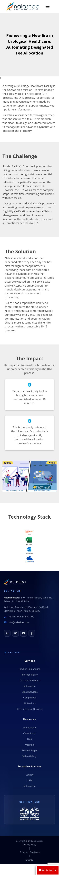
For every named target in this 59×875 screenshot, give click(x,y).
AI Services (30, 703)
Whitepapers (29, 727)
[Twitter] (15, 633)
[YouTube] (23, 633)
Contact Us (12, 591)
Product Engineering (29, 669)
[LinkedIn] (7, 633)
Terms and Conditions (29, 852)
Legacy (30, 774)
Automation (29, 686)
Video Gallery (29, 756)
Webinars (29, 744)
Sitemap (29, 860)
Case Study (29, 733)
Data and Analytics (30, 680)
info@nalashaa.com (18, 622)
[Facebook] (32, 633)
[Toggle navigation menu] (48, 8)
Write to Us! (49, 870)
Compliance (29, 697)
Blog (29, 739)
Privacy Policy (29, 844)
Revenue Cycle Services (29, 709)
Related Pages (29, 750)
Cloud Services (29, 691)
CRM (29, 780)
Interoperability (29, 674)
